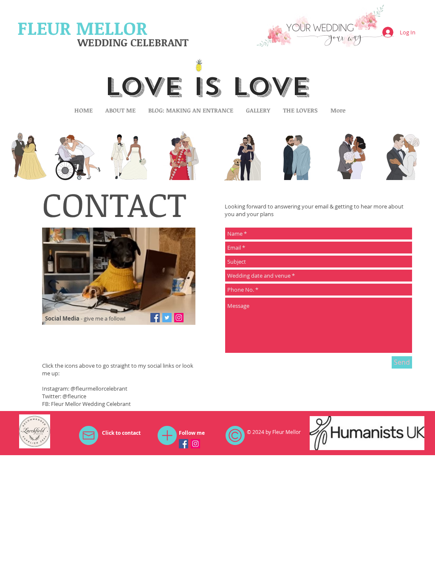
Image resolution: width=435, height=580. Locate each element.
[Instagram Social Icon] (179, 317)
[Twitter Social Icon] (167, 317)
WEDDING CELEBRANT (133, 42)
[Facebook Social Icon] (155, 317)
